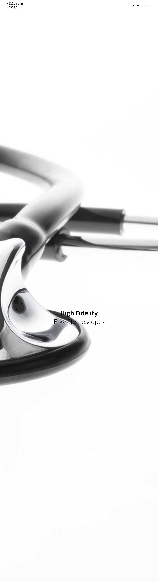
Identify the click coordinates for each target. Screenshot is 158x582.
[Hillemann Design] (15, 5)
